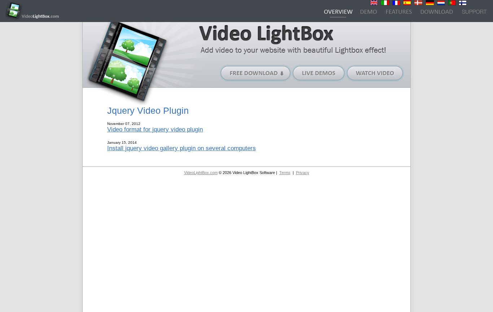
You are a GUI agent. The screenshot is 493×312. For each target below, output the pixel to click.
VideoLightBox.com (201, 172)
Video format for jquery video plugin (155, 129)
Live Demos (319, 73)
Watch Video (375, 73)
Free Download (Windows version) (256, 73)
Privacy (302, 172)
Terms (285, 172)
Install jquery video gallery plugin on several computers (181, 148)
